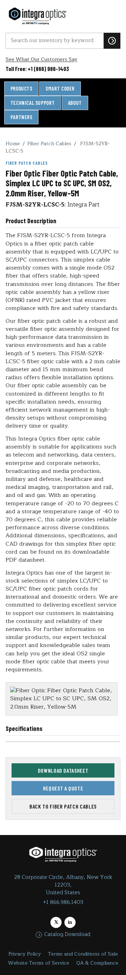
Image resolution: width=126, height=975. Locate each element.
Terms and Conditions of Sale (83, 954)
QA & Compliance (97, 963)
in (70, 922)
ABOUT (75, 103)
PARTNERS (21, 117)
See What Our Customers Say (41, 59)
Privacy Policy (24, 954)
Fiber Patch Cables (49, 143)
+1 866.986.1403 (63, 902)
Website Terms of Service (38, 963)
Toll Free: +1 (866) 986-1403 (37, 68)
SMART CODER (60, 88)
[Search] (112, 41)
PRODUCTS (21, 88)
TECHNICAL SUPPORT (32, 103)
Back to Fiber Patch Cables (63, 806)
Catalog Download (67, 934)
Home (13, 143)
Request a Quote (63, 788)
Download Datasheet (63, 770)
